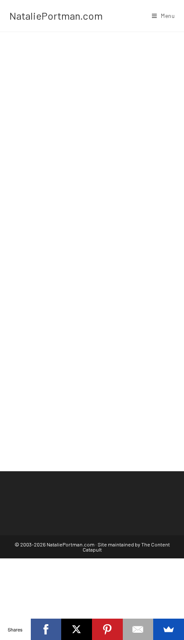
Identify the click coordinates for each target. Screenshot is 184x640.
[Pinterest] (107, 629)
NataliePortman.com (56, 15)
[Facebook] (46, 629)
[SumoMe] (168, 629)
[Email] (138, 629)
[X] (76, 629)
